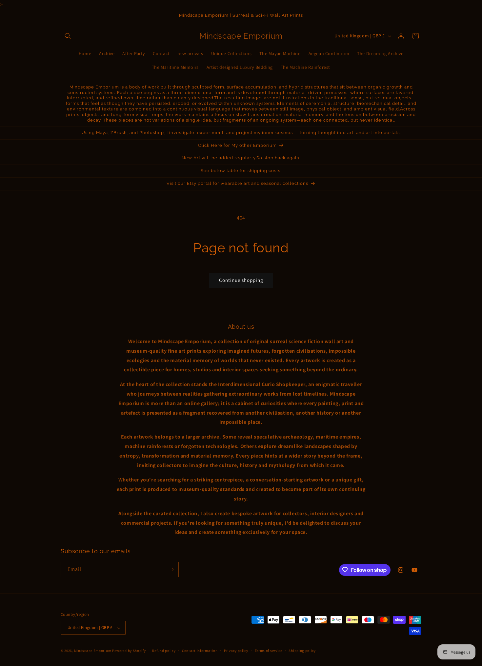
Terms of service (268, 650)
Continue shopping (241, 280)
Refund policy (163, 650)
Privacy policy (236, 650)
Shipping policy (302, 650)
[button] (68, 36)
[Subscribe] (171, 569)
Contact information (199, 650)
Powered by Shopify (129, 651)
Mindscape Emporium (92, 651)
